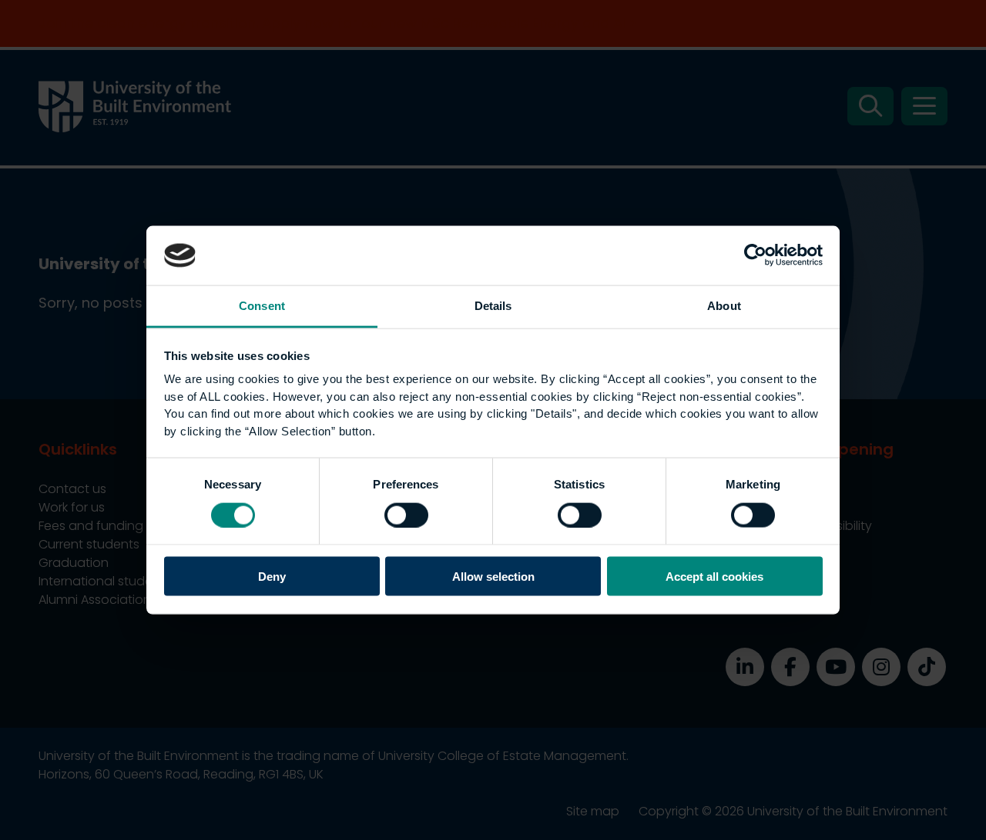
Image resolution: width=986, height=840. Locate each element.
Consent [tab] (262, 305)
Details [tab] (493, 305)
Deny (272, 576)
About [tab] (724, 305)
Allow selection (493, 576)
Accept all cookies (714, 576)
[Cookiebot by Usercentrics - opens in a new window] (755, 255)
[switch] (406, 514)
